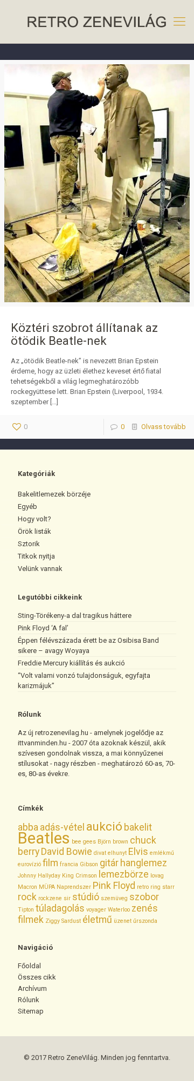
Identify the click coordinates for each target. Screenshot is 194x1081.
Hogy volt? (34, 519)
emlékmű (162, 852)
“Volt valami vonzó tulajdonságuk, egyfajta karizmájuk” (84, 680)
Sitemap (31, 1011)
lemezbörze (124, 874)
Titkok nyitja (36, 556)
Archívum (32, 988)
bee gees (84, 841)
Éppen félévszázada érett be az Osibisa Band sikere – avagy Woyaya (88, 645)
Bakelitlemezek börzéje (54, 494)
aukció (104, 826)
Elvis (138, 851)
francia (69, 864)
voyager (96, 909)
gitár (109, 863)
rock (27, 897)
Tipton (26, 909)
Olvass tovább (163, 427)
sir (67, 898)
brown (120, 841)
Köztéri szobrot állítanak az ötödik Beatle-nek (84, 334)
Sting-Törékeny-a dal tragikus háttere (74, 615)
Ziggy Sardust (63, 920)
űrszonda (145, 920)
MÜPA (47, 886)
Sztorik (29, 544)
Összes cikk (37, 977)
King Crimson (79, 875)
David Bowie (66, 851)
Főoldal (29, 966)
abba (28, 827)
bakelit (138, 827)
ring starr (162, 886)
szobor (144, 897)
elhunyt (117, 852)
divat (100, 852)
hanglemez (143, 863)
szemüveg (114, 898)
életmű (97, 919)
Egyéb (27, 506)
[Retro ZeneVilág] (97, 21)
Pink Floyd (114, 885)
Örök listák (34, 531)
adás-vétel (62, 827)
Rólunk (28, 1000)
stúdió (85, 897)
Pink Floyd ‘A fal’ (43, 628)
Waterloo (119, 909)
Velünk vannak (40, 569)
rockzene (50, 898)
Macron (27, 886)
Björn (104, 841)
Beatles (44, 838)
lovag (157, 875)
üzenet (122, 920)
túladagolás (60, 908)
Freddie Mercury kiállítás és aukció (71, 663)
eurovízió (29, 864)
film (50, 863)
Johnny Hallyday (39, 875)
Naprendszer (74, 886)
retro (143, 886)
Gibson (89, 864)
